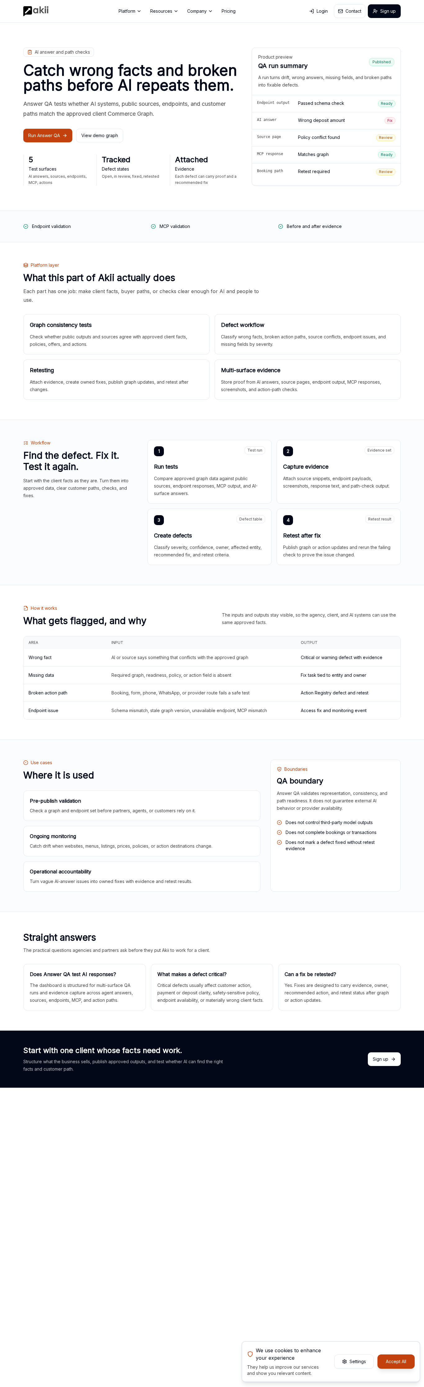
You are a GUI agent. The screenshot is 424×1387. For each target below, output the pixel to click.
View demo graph (99, 135)
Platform (127, 11)
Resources (161, 11)
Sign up (388, 11)
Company (197, 11)
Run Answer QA (44, 135)
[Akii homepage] (35, 11)
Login (322, 11)
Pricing (229, 11)
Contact (353, 11)
